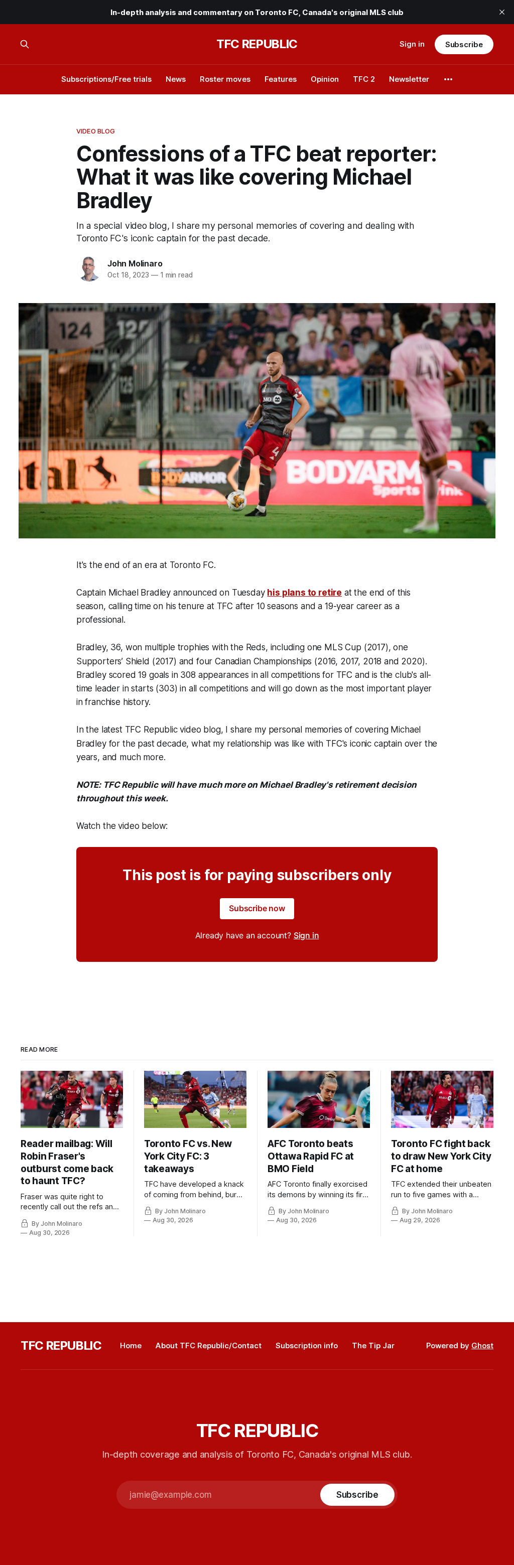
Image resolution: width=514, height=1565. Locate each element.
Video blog (95, 131)
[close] (502, 12)
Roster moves (225, 79)
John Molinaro (134, 263)
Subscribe (464, 44)
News (176, 79)
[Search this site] (25, 44)
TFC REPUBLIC (257, 44)
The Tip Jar (373, 1345)
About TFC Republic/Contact (209, 1345)
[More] (448, 79)
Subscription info (307, 1345)
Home (131, 1345)
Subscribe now (257, 908)
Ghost (482, 1345)
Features (281, 79)
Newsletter (409, 79)
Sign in (412, 44)
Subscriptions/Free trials (106, 79)
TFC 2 (364, 79)
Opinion (325, 79)
